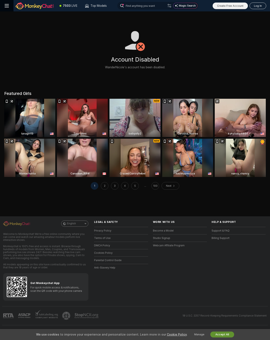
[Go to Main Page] (35, 5)
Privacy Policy (102, 230)
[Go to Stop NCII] (86, 315)
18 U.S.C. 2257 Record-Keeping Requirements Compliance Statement (224, 315)
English (71, 223)
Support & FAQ (221, 230)
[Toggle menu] (7, 5)
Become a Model (163, 230)
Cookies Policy (103, 252)
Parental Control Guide (108, 260)
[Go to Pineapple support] (66, 316)
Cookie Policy (177, 334)
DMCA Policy (102, 245)
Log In (258, 5)
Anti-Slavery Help (104, 267)
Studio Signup (161, 238)
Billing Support (221, 238)
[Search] (169, 6)
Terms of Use (102, 238)
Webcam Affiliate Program (169, 245)
